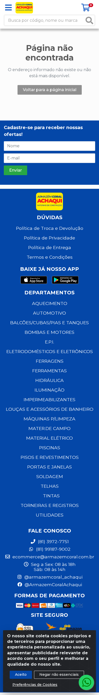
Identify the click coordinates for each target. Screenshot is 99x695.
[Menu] (8, 7)
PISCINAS (49, 447)
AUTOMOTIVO (49, 313)
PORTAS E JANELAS (49, 466)
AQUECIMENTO (49, 303)
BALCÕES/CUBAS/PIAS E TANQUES (49, 322)
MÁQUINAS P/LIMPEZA (49, 418)
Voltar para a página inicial (49, 89)
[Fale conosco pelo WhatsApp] (86, 682)
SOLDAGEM (49, 476)
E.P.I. (49, 341)
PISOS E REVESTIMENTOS (50, 457)
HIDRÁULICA (49, 380)
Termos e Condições (50, 257)
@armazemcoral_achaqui (52, 577)
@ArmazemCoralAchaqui (52, 584)
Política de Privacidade (49, 237)
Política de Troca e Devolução (49, 228)
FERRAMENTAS (49, 370)
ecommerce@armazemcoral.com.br (52, 556)
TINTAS (51, 495)
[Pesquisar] (89, 20)
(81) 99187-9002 (53, 549)
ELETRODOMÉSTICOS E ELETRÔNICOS (49, 351)
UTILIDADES (49, 515)
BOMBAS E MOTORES (49, 332)
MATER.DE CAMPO (49, 428)
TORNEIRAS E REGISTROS (50, 505)
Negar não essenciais (59, 674)
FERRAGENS (49, 361)
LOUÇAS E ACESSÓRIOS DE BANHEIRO (49, 409)
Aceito (21, 674)
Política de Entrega (49, 247)
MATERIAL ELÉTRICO (49, 438)
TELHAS (50, 486)
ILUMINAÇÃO (49, 390)
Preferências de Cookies (34, 684)
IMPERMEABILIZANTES (49, 399)
